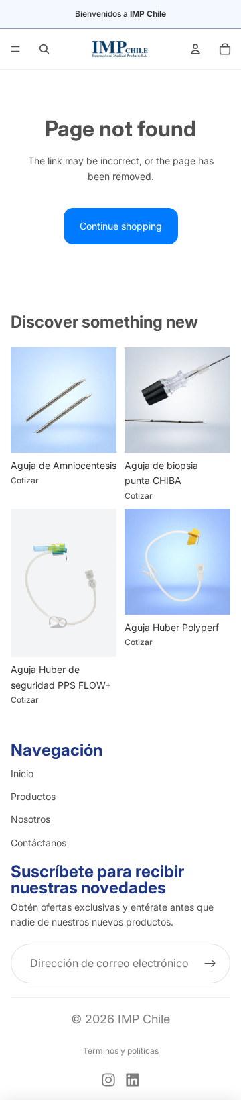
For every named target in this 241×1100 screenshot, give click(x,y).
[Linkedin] (133, 1080)
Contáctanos (38, 842)
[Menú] (15, 49)
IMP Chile (144, 1019)
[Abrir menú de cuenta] (195, 49)
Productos (33, 796)
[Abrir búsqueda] (44, 49)
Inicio (22, 773)
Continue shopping (121, 226)
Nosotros (30, 819)
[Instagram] (108, 1080)
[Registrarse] (210, 964)
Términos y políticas (121, 1051)
